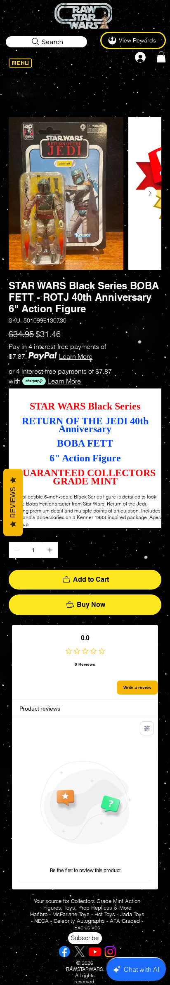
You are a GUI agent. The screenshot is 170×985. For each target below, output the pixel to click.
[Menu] (31, 63)
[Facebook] (64, 951)
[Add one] (50, 550)
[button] (161, 56)
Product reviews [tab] (39, 708)
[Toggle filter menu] (147, 728)
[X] (79, 951)
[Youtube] (94, 951)
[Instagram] (110, 951)
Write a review (137, 687)
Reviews (13, 502)
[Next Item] (150, 193)
